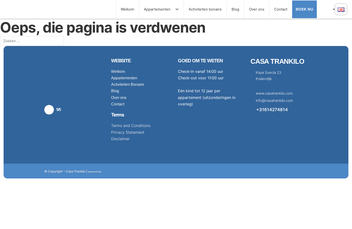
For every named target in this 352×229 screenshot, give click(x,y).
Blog (235, 9)
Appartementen (157, 9)
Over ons (256, 9)
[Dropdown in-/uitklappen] (179, 9)
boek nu (304, 9)
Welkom (127, 9)
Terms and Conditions (130, 125)
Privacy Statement (127, 132)
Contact (280, 9)
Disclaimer (120, 138)
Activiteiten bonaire (205, 9)
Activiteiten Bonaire (127, 84)
